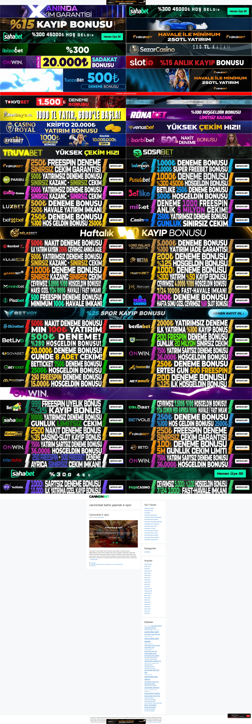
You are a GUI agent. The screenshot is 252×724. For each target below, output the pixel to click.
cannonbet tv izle (147, 691)
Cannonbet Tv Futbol (149, 528)
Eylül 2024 (147, 586)
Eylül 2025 (147, 568)
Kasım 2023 (147, 608)
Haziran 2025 (147, 570)
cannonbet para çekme (151, 678)
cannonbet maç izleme (150, 668)
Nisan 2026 (147, 566)
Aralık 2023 (147, 606)
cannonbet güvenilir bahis (150, 659)
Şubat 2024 (147, 602)
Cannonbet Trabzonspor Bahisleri (153, 521)
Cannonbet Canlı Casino (148, 636)
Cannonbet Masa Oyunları (151, 519)
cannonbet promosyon (151, 681)
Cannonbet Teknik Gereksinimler (153, 517)
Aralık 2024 (147, 579)
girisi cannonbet (148, 703)
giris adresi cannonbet (149, 701)
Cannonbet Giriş (148, 510)
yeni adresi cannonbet (149, 709)
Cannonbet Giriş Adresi (151, 655)
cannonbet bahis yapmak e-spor (98, 564)
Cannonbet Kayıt (148, 664)
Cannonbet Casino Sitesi (152, 645)
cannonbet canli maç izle (152, 634)
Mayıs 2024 (147, 595)
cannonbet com (149, 647)
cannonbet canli (151, 632)
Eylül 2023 (147, 613)
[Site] (63, 165)
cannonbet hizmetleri (147, 663)
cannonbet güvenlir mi (152, 661)
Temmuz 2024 (148, 591)
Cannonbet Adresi (149, 508)
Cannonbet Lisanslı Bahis (151, 539)
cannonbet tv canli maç (153, 689)
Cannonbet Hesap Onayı (150, 515)
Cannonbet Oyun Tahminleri (151, 524)
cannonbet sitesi (149, 683)
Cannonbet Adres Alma (150, 526)
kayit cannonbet (150, 705)
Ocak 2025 (147, 577)
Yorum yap (93, 565)
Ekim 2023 (147, 611)
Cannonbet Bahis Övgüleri (151, 530)
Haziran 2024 (148, 593)
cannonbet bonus (156, 629)
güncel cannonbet (157, 703)
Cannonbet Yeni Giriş (152, 696)
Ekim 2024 (147, 584)
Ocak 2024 (147, 604)
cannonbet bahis (148, 629)
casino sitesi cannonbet (150, 699)
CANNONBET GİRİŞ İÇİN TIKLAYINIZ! (126, 93)
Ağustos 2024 (148, 588)
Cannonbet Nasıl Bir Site (151, 671)
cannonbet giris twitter (148, 649)
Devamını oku (94, 559)
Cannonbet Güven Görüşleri (151, 537)
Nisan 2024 (147, 597)
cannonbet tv (146, 689)
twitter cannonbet (150, 707)
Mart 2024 (147, 599)
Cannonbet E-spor (99, 514)
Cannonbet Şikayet (149, 698)
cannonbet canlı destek (151, 639)
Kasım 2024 (147, 582)
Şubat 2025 (147, 575)
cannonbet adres (156, 626)
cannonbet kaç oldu (118, 564)
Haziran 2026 (148, 564)
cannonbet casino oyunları (148, 643)
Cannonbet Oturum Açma (151, 532)
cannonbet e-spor (110, 564)
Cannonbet (93, 562)
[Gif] (126, 233)
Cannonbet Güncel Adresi (150, 657)
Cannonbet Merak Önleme (151, 535)
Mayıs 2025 (147, 573)
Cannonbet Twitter (152, 693)
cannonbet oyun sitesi (148, 674)
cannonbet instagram (155, 663)
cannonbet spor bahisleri (150, 685)
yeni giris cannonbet (149, 710)
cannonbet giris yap (150, 651)
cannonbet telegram (151, 687)
